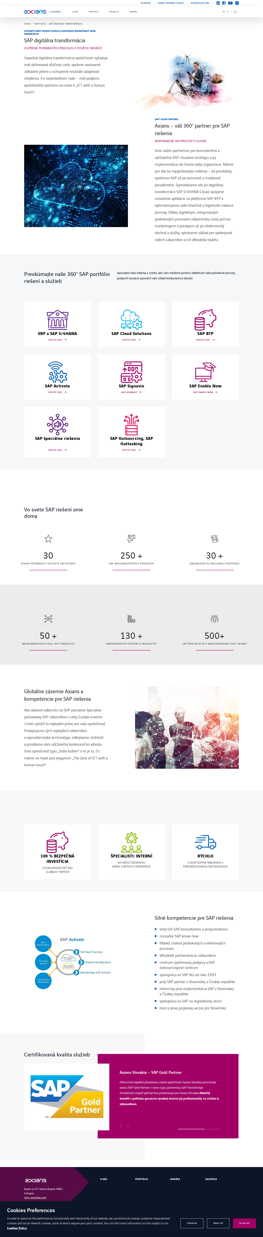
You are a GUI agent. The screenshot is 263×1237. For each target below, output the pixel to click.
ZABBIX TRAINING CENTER (171, 3)
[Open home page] (35, 12)
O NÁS (103, 1179)
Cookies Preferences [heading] (31, 1210)
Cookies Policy (17, 1228)
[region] (131, 1096)
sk (224, 11)
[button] (121, 1125)
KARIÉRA (133, 12)
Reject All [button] (218, 1223)
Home (27, 24)
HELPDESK (146, 3)
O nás (75, 12)
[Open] (39, 1180)
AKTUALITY (114, 12)
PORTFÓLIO (94, 12)
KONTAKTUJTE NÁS (200, 3)
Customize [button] (192, 1223)
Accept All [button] (244, 1223)
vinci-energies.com (35, 1197)
